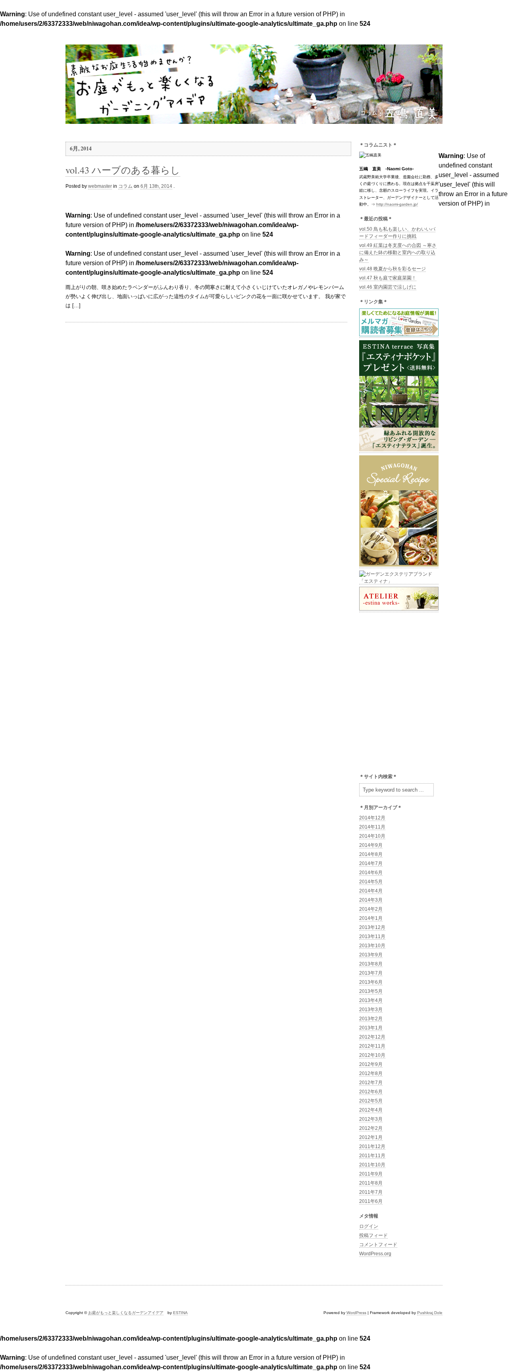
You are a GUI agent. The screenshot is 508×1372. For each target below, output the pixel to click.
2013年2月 (371, 1018)
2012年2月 (371, 1128)
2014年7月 (371, 863)
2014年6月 (371, 872)
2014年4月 (371, 891)
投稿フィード (373, 1235)
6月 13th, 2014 (156, 186)
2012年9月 (371, 1064)
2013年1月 (371, 1028)
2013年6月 (371, 982)
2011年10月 (372, 1165)
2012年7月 (371, 1082)
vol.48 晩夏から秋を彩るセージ (392, 269)
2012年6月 (371, 1092)
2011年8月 (371, 1183)
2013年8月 (371, 964)
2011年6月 (371, 1201)
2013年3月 (371, 1009)
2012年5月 (371, 1101)
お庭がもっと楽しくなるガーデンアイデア (126, 1312)
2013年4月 (371, 1000)
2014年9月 (371, 845)
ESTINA (180, 1312)
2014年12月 (372, 818)
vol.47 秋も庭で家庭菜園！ (387, 278)
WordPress (356, 1312)
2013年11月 (372, 936)
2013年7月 (371, 973)
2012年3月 (371, 1119)
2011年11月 (372, 1155)
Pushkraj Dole (430, 1312)
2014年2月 (371, 909)
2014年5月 (371, 881)
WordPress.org (375, 1253)
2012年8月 (371, 1073)
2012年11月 (372, 1046)
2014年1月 (371, 918)
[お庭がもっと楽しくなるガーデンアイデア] (254, 120)
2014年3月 (371, 900)
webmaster (100, 186)
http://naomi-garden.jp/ (397, 204)
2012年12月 (372, 1037)
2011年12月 (372, 1146)
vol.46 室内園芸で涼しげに (387, 287)
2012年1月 (371, 1137)
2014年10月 (372, 836)
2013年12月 (372, 927)
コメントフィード (378, 1244)
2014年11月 (372, 827)
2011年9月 (371, 1174)
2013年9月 (371, 955)
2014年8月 (371, 854)
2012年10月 (372, 1055)
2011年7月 (371, 1192)
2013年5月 (371, 991)
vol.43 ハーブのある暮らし (122, 170)
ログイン (368, 1226)
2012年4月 (371, 1110)
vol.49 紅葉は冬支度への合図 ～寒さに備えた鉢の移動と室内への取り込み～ (398, 252)
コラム (125, 186)
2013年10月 (372, 945)
